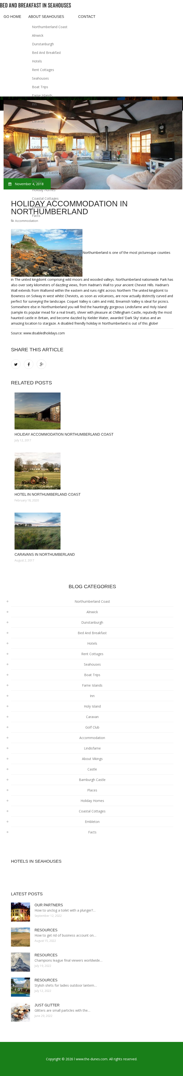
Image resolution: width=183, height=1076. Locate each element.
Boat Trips (40, 87)
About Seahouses (46, 17)
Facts (36, 215)
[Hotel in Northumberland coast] (92, 471)
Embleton (39, 207)
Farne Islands (42, 95)
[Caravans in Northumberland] (92, 531)
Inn (34, 104)
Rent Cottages (43, 69)
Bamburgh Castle (45, 172)
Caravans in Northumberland (45, 554)
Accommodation (45, 138)
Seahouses (40, 78)
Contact (86, 17)
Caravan (38, 121)
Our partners (49, 905)
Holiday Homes (44, 190)
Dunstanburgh (43, 44)
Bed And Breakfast (46, 52)
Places (37, 181)
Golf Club (39, 129)
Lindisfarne (40, 147)
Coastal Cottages (45, 198)
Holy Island (40, 112)
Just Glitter (47, 1005)
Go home (12, 17)
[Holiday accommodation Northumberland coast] (92, 411)
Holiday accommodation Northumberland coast (64, 434)
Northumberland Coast (49, 27)
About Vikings (42, 155)
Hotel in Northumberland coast (48, 494)
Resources (46, 930)
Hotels (37, 61)
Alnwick (37, 35)
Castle (36, 164)
